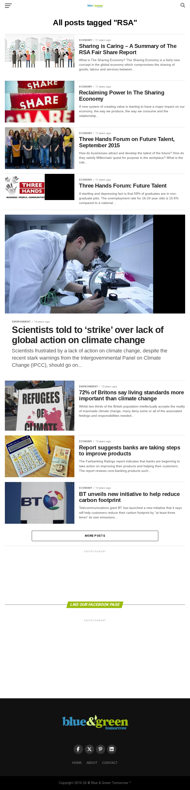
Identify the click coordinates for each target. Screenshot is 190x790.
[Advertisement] (95, 576)
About (92, 763)
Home (77, 763)
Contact (110, 763)
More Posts (95, 535)
